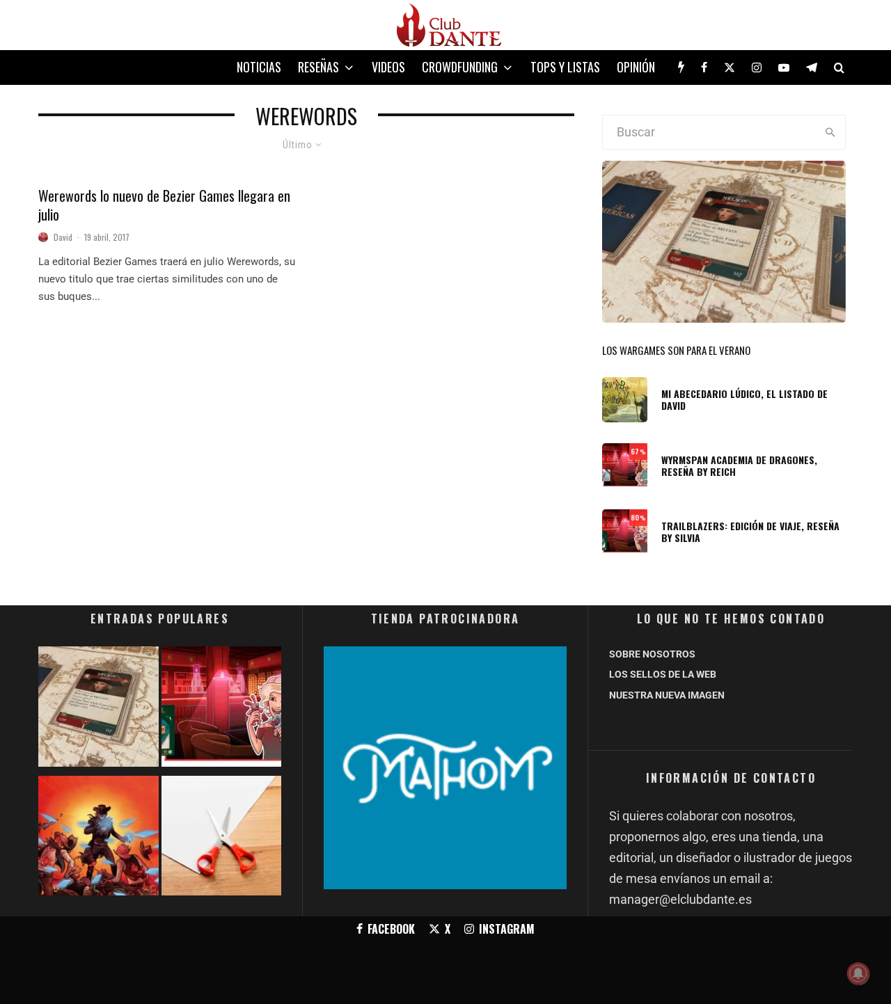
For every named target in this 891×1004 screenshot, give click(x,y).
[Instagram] (756, 67)
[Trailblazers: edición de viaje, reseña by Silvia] (221, 709)
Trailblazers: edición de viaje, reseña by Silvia (750, 532)
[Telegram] (812, 67)
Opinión (636, 67)
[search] (830, 132)
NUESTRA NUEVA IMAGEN (667, 695)
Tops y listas (565, 67)
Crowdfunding (460, 67)
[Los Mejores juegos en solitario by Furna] (98, 839)
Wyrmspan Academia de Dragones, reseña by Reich (739, 466)
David (63, 237)
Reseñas (318, 67)
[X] (729, 67)
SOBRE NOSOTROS (652, 654)
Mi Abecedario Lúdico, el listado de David (744, 400)
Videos (388, 67)
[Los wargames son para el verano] (98, 709)
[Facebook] (704, 67)
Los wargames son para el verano (676, 350)
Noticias (259, 67)
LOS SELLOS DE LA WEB (662, 674)
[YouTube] (784, 67)
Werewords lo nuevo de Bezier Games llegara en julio (164, 204)
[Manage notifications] (858, 973)
